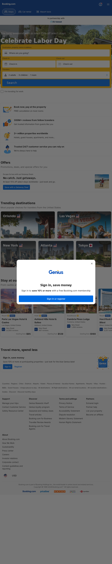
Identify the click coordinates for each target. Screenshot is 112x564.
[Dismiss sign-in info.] (91, 263)
